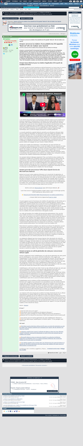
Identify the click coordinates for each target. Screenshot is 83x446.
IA (27, 3)
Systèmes (76, 3)
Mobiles (71, 3)
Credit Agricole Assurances (23, 383)
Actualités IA (30, 5)
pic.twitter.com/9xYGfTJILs (56, 195)
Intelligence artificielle (44, 12)
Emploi (44, 1)
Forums (8, 1)
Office (66, 3)
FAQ (20, 1)
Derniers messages (5, 9)
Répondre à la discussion (10, 18)
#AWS (38, 195)
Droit (55, 1)
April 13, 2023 (52, 197)
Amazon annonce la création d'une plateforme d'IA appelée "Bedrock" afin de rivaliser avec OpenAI (37, 21)
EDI (49, 3)
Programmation (55, 3)
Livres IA (52, 5)
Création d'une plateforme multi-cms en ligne (14, 402)
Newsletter (36, 1)
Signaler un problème (26, 18)
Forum (6, 12)
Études (50, 1)
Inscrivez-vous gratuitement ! (31, 7)
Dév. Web (45, 3)
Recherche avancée (78, 9)
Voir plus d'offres (52, 391)
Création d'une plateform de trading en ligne (13, 396)
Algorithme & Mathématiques (30, 12)
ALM (31, 3)
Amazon (26, 305)
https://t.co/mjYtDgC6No (30, 195)
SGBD (61, 3)
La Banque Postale (19, 389)
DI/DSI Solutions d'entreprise (14, 3)
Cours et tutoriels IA (44, 5)
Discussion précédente (29, 365)
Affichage (62, 33)
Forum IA (36, 5)
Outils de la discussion (54, 33)
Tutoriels (15, 1)
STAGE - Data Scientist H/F (18, 382)
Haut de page (63, 415)
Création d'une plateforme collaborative (12, 399)
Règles (29, 9)
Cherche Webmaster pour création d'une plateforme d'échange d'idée (20, 405)
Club (60, 1)
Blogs (25, 1)
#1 (65, 36)
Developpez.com (55, 415)
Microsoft (35, 3)
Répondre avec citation (54, 352)
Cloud (24, 3)
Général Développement (15, 12)
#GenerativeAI (38, 188)
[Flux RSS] (81, 6)
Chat (30, 1)
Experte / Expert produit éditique (20, 388)
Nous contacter (48, 415)
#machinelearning (45, 195)
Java (40, 3)
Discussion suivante (41, 365)
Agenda (21, 9)
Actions (12, 9)
